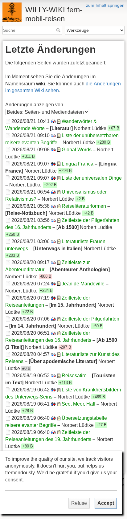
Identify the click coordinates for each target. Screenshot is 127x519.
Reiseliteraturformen (84, 206)
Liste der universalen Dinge (92, 177)
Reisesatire (74, 375)
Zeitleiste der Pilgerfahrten (90, 318)
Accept (105, 503)
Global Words (77, 149)
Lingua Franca (77, 163)
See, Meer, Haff (78, 403)
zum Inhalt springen (105, 5)
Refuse (79, 503)
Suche (59, 30)
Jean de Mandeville (83, 283)
